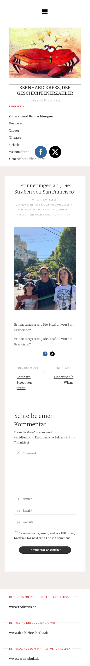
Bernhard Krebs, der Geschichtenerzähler (45, 90)
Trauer (14, 130)
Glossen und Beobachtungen (31, 116)
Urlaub (14, 145)
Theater (15, 137)
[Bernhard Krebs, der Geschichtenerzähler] (45, 53)
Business (16, 123)
